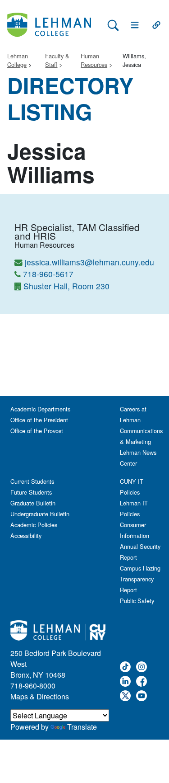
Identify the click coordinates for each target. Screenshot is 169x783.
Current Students (32, 481)
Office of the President (39, 419)
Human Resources (94, 60)
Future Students (31, 492)
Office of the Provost (36, 430)
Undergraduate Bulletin (39, 513)
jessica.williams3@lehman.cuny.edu (89, 262)
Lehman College (17, 60)
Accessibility (25, 535)
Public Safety (137, 600)
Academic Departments (40, 409)
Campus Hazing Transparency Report (140, 579)
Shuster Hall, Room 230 (66, 286)
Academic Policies (33, 524)
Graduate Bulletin (32, 503)
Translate (82, 727)
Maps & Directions (39, 696)
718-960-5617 (48, 273)
